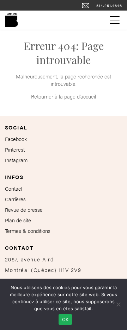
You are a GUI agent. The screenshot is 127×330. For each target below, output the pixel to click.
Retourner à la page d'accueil (63, 96)
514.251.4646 (109, 5)
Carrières (15, 199)
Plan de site (18, 220)
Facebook (16, 138)
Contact (13, 188)
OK (65, 319)
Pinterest (15, 149)
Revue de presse (24, 209)
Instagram (16, 160)
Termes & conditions (27, 230)
